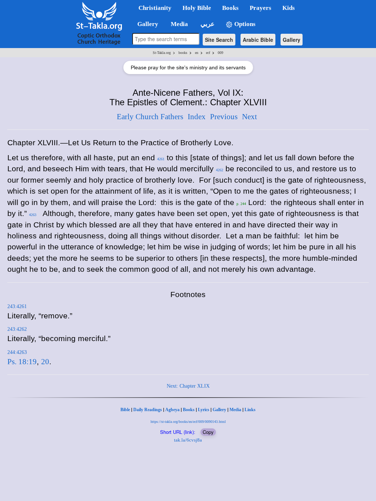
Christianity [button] (154, 7)
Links (250, 409)
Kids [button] (288, 7)
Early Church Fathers (150, 116)
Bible (125, 409)
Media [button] (178, 24)
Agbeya (172, 409)
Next (249, 116)
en (196, 53)
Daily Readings (147, 409)
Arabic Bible (258, 39)
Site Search (219, 39)
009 (220, 53)
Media (235, 409)
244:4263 (17, 352)
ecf (208, 53)
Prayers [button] (260, 7)
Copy (208, 431)
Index (197, 116)
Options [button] (244, 24)
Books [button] (230, 7)
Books (189, 409)
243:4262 (17, 329)
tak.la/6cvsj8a (188, 440)
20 (45, 361)
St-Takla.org (162, 53)
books (182, 53)
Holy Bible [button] (196, 7)
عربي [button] (206, 24)
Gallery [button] (145, 24)
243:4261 (17, 306)
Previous (224, 116)
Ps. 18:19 (22, 361)
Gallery (291, 39)
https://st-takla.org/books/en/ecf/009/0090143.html (188, 422)
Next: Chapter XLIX (188, 386)
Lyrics (203, 409)
